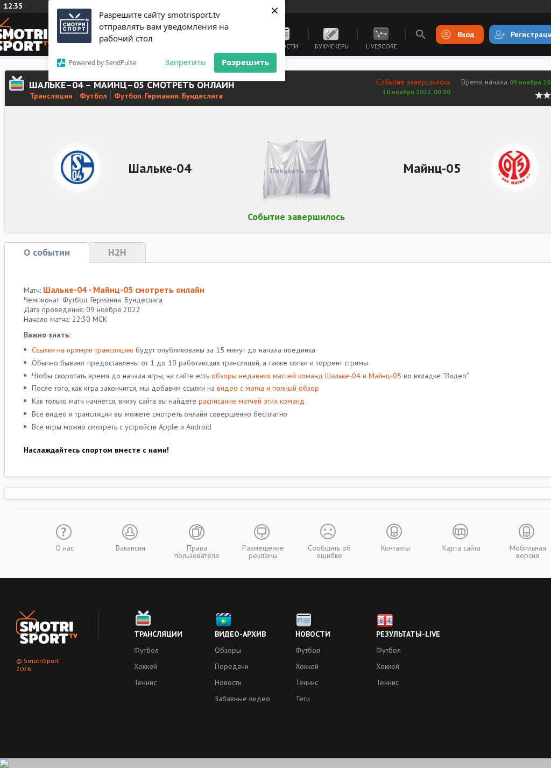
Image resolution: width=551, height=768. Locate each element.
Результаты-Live (408, 634)
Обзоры (228, 650)
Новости (228, 682)
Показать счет (296, 170)
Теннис (145, 682)
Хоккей (145, 666)
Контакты (395, 547)
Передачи (232, 666)
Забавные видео (242, 698)
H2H (117, 252)
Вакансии (130, 547)
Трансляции (51, 96)
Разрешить (245, 62)
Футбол (93, 96)
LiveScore (381, 46)
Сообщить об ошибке (329, 551)
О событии (47, 252)
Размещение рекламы (263, 551)
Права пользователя (196, 551)
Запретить (185, 62)
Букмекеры (332, 46)
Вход (465, 34)
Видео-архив (240, 634)
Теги (302, 698)
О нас (64, 547)
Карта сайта (461, 547)
